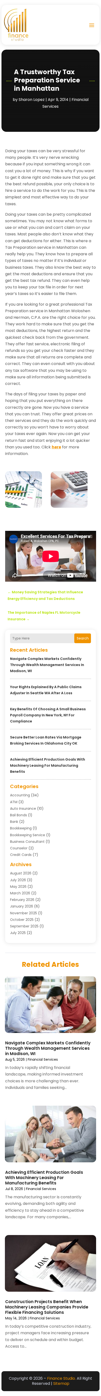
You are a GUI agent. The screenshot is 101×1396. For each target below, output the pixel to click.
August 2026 (20, 873)
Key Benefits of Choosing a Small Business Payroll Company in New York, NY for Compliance (48, 715)
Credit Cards (21, 854)
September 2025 (24, 926)
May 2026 (18, 886)
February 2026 (22, 899)
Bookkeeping (21, 828)
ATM (13, 802)
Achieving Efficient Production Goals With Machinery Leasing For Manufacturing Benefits (47, 765)
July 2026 (18, 880)
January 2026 (21, 906)
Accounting (20, 795)
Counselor (18, 848)
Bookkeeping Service (27, 835)
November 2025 (23, 913)
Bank (14, 821)
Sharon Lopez (32, 99)
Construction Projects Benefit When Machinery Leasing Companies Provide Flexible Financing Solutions (46, 1307)
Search (83, 638)
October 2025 (22, 919)
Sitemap (61, 1383)
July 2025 (18, 932)
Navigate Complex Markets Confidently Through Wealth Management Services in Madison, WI (47, 664)
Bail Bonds (18, 815)
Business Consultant (27, 841)
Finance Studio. (61, 1378)
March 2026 (20, 893)
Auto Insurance (23, 808)
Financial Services (43, 1059)
